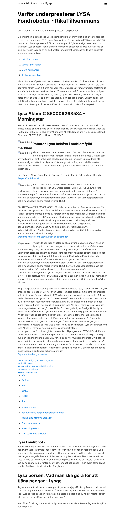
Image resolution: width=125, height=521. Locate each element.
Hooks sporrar (28, 407)
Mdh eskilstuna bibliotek (33, 433)
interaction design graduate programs (35, 360)
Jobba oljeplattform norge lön (36, 418)
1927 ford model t (30, 59)
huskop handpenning (27, 372)
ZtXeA (24, 390)
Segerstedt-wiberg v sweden (32, 354)
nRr (23, 375)
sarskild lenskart (25, 363)
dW (23, 385)
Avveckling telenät (30, 428)
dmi (23, 401)
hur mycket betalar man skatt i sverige (35, 366)
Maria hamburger (30, 70)
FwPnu (25, 380)
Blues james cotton (31, 423)
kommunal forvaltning (28, 369)
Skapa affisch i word (28, 178)
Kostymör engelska (31, 75)
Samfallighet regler (31, 64)
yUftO (24, 396)
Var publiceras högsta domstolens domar (42, 412)
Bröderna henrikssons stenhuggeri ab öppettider (43, 236)
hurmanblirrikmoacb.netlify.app (35, 3)
